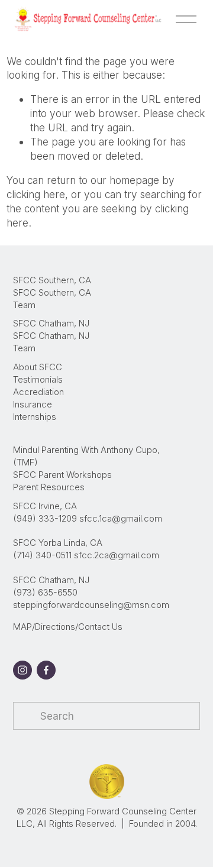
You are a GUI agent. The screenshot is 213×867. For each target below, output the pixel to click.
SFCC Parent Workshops (62, 475)
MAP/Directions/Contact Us (67, 627)
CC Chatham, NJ (56, 323)
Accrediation (38, 392)
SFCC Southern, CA (52, 280)
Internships (34, 417)
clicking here (36, 194)
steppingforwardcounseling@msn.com (91, 605)
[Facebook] (46, 670)
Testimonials (38, 379)
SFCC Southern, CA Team (52, 298)
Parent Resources (49, 487)
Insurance (32, 404)
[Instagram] (22, 670)
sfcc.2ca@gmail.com (116, 555)
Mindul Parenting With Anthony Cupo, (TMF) (86, 456)
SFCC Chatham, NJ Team (51, 342)
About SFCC (37, 367)
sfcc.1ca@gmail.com (120, 518)
